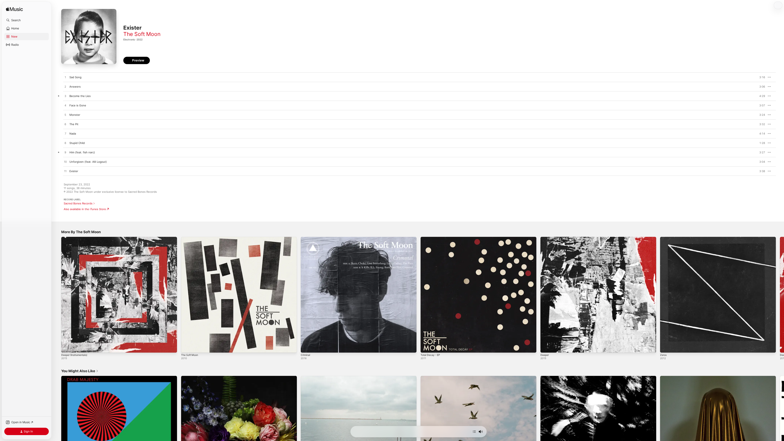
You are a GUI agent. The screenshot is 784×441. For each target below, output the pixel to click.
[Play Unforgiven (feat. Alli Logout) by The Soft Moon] (65, 162)
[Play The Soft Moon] (186, 347)
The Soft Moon (141, 34)
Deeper (545, 238)
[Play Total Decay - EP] (426, 347)
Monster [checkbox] (74, 114)
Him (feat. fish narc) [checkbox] (82, 152)
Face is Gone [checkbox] (77, 105)
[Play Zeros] (665, 347)
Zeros (663, 238)
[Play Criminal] (306, 347)
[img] (14, 9)
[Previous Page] (57, 294)
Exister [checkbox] (73, 171)
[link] (79, 371)
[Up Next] (474, 431)
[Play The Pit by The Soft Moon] (65, 124)
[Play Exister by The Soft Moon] (65, 171)
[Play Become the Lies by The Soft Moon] (65, 96)
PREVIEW (760, 77)
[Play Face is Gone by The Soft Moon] (65, 105)
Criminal (306, 238)
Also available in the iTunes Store (85, 209)
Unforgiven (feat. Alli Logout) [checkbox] (88, 161)
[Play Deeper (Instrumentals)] (66, 347)
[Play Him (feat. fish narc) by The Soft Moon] (65, 152)
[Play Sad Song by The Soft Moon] (65, 77)
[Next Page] (780, 294)
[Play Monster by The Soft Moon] (65, 115)
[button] (26, 20)
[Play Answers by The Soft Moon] (65, 87)
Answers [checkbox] (75, 86)
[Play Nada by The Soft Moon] (65, 134)
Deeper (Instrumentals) (76, 238)
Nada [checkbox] (72, 133)
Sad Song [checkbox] (75, 77)
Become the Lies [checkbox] (80, 96)
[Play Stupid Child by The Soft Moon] (65, 143)
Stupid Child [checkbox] (77, 143)
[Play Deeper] (545, 347)
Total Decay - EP (431, 238)
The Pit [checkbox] (73, 124)
